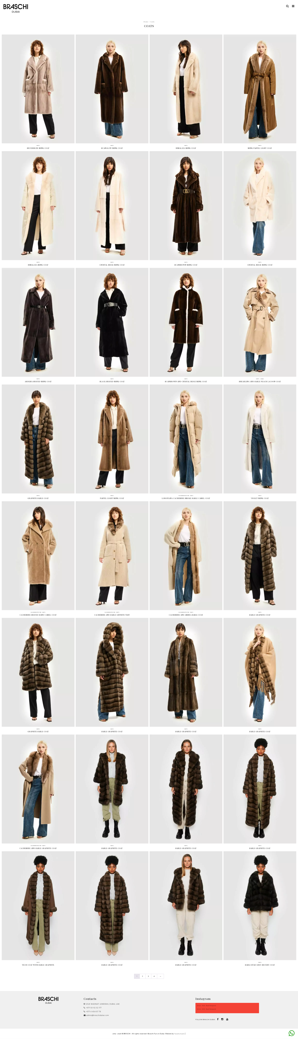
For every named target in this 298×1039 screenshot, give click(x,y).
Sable (262, 379)
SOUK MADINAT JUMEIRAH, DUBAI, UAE (102, 1004)
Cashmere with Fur (184, 495)
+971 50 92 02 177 (93, 1007)
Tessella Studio (179, 1034)
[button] (293, 6)
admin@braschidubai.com (97, 1015)
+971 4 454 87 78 (93, 1011)
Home (146, 22)
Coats (38, 145)
